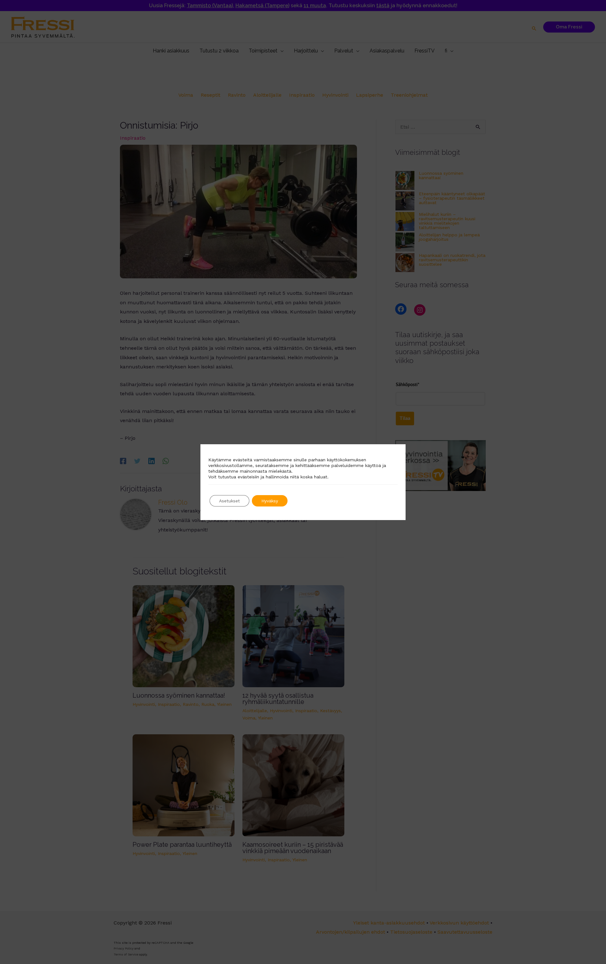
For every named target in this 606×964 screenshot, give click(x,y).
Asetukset (229, 500)
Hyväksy (269, 500)
